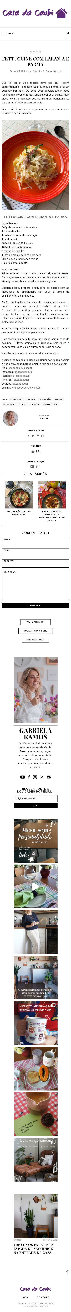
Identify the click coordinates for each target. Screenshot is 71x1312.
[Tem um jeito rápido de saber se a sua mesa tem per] (36, 886)
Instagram (35, 777)
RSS (41, 777)
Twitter (33, 436)
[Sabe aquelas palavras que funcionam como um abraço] (36, 1023)
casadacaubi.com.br (20, 368)
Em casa (18, 1239)
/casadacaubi (22, 375)
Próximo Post (35, 640)
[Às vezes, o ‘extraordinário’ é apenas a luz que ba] (36, 977)
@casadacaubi (24, 371)
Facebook (28, 436)
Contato (49, 777)
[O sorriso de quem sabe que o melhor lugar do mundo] (36, 932)
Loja (25, 1297)
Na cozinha (35, 51)
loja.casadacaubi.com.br (26, 387)
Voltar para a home (35, 631)
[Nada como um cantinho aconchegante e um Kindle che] (36, 1160)
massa (58, 399)
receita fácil (50, 404)
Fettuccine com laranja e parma (35, 61)
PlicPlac (43, 1306)
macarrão (45, 399)
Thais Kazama (45, 1303)
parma (23, 404)
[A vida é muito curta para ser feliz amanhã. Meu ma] (36, 1114)
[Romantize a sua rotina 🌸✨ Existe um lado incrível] (36, 1068)
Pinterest (38, 436)
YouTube (22, 777)
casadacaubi (21, 379)
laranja (31, 399)
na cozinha (9, 404)
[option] (19, 498)
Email (42, 436)
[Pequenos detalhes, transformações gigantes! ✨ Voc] (36, 841)
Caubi (36, 71)
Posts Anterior (35, 622)
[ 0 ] (38, 466)
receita (35, 404)
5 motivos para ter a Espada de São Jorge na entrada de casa (34, 1248)
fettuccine (16, 399)
